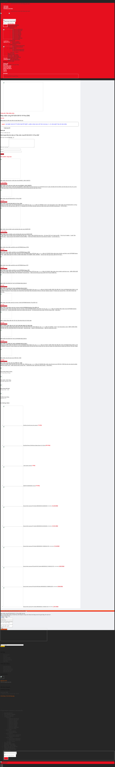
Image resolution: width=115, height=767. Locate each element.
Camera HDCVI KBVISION (14, 738)
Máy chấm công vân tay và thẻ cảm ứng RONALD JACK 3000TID (15, 180)
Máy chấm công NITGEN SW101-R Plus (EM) (11, 198)
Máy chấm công (10, 113)
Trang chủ (5, 63)
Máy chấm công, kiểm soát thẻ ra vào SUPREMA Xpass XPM (15, 247)
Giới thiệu (5, 64)
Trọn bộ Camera (7, 67)
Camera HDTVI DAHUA (17, 47)
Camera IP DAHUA (13, 721)
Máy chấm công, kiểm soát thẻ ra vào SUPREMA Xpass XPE (14, 265)
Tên (2, 149)
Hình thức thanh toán (7, 667)
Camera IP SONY (16, 39)
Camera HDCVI (9, 737)
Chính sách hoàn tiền (7, 671)
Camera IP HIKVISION (14, 718)
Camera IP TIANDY (13, 724)
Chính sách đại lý (7, 68)
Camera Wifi (8, 729)
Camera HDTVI (9, 733)
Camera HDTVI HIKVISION (15, 735)
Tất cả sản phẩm (7, 66)
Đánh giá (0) (7, 128)
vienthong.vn (12, 710)
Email (2, 151)
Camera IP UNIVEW (13, 723)
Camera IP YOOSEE (13, 722)
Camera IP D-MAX (13, 726)
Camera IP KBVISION (13, 719)
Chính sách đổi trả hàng (7, 670)
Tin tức (5, 69)
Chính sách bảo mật (7, 666)
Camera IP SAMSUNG (14, 727)
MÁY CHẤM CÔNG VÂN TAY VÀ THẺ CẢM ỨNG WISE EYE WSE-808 (16, 320)
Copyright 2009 (19, 710)
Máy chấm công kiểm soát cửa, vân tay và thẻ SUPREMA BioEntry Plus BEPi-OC (19, 302)
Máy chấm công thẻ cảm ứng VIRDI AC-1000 (11, 358)
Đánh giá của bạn (4, 137)
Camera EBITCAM (13, 732)
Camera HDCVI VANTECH (18, 50)
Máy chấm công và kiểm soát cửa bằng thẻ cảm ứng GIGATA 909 (15, 229)
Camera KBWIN (12, 731)
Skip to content (4, 1)
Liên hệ (5, 71)
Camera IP (8, 717)
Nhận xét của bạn (5, 147)
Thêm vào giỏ (3, 183)
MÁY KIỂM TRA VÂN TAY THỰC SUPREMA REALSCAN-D (14, 283)
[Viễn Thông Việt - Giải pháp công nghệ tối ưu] (9, 13)
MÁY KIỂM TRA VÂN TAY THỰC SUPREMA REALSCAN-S (14, 338)
